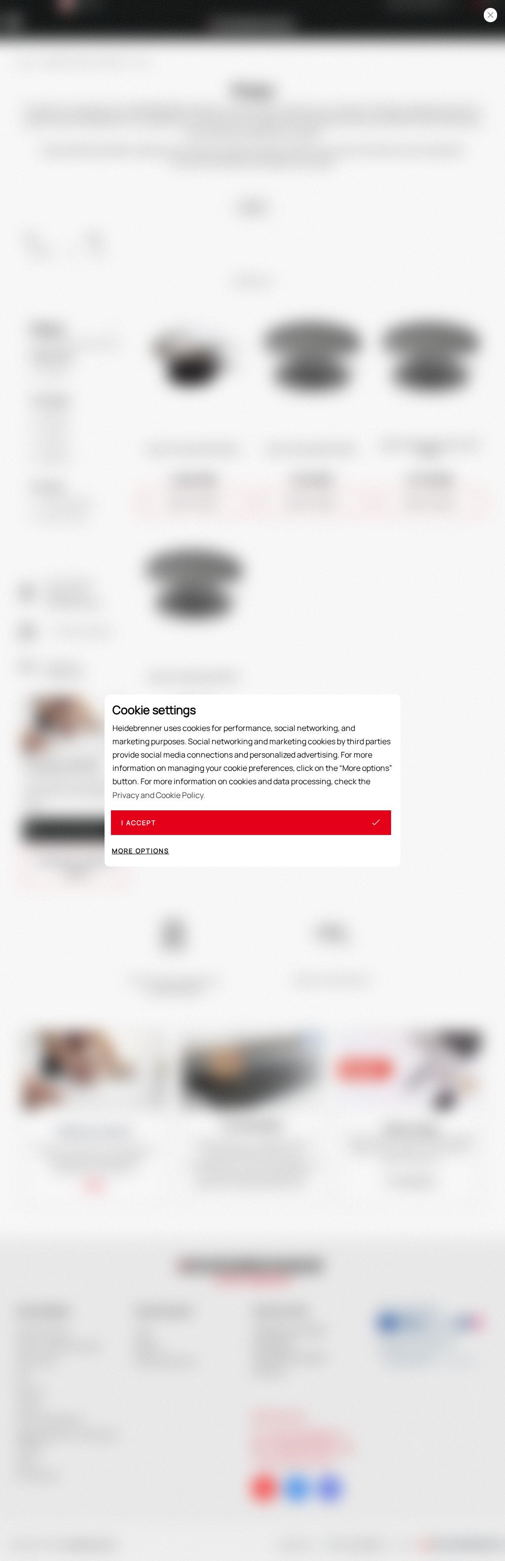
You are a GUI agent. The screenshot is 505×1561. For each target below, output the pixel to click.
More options (140, 850)
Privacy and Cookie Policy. (158, 795)
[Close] (490, 15)
